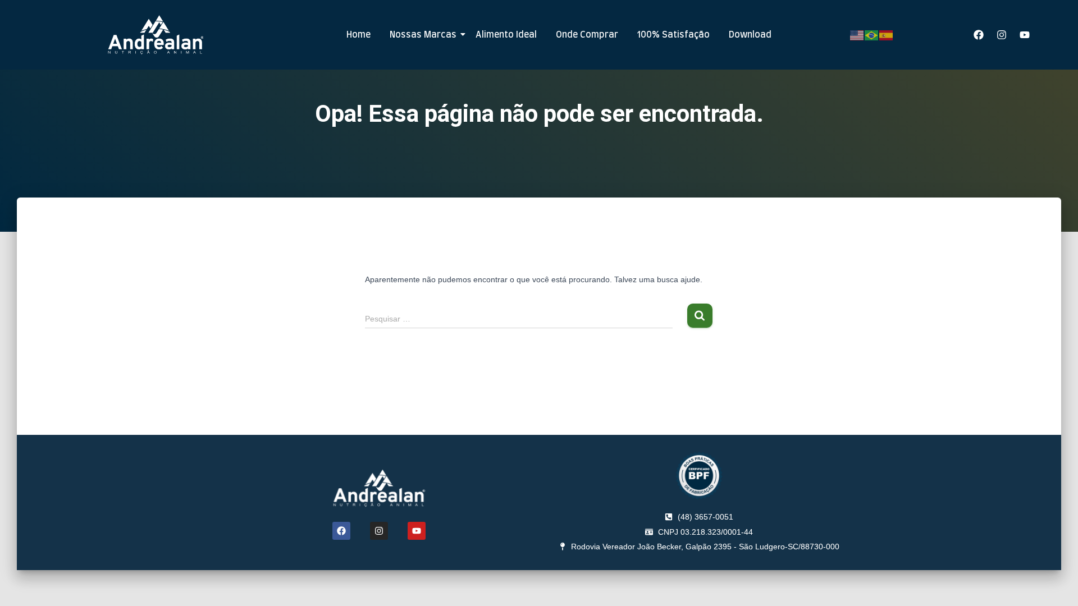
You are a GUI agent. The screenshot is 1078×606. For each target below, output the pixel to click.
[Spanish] (886, 34)
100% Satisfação (673, 34)
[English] (857, 34)
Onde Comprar (587, 34)
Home (358, 34)
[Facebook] (979, 35)
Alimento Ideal (506, 34)
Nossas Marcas (423, 34)
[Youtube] (1025, 35)
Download (750, 34)
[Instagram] (1002, 35)
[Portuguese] (872, 34)
